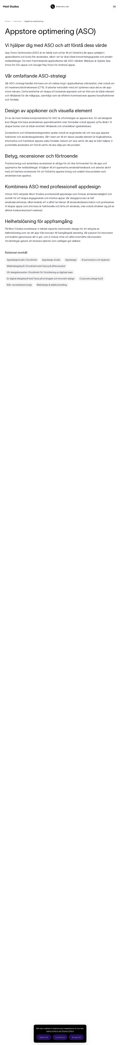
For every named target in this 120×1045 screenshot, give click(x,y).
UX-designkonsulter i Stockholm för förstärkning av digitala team (40, 272)
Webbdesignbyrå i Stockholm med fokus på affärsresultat (36, 266)
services (17, 21)
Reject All (44, 1037)
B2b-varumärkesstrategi (19, 285)
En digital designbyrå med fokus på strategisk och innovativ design (41, 278)
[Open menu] (114, 6)
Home (7, 21)
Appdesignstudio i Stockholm (22, 260)
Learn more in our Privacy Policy (60, 1031)
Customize (60, 1037)
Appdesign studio (51, 260)
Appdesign (71, 260)
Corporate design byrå (91, 278)
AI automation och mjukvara (96, 260)
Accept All (76, 1037)
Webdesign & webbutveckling (52, 285)
